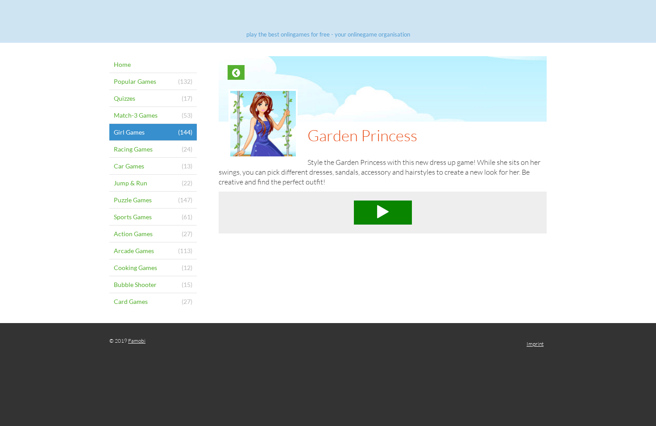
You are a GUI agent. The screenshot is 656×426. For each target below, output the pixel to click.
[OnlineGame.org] (328, 16)
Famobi (136, 340)
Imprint (535, 343)
